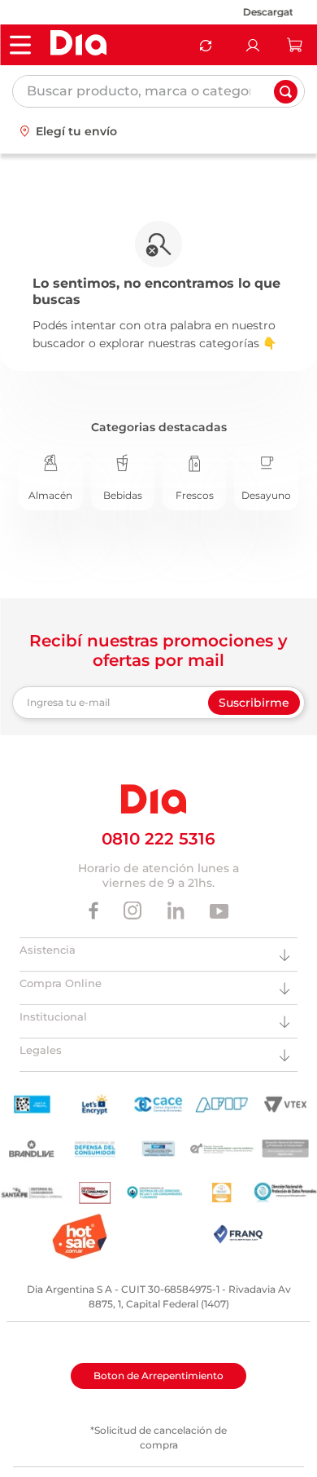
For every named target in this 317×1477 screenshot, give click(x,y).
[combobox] (158, 91)
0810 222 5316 (158, 839)
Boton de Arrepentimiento (158, 1375)
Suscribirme (254, 702)
